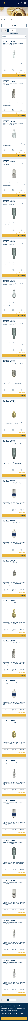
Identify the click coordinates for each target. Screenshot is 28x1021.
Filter (15, 25)
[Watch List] (15, 19)
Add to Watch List (21, 72)
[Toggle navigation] (25, 3)
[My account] (11, 19)
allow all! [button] (20, 1018)
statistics (13, 1013)
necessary (6, 1013)
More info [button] (14, 1010)
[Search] (21, 3)
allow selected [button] (7, 1018)
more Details (22, 75)
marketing (20, 1013)
